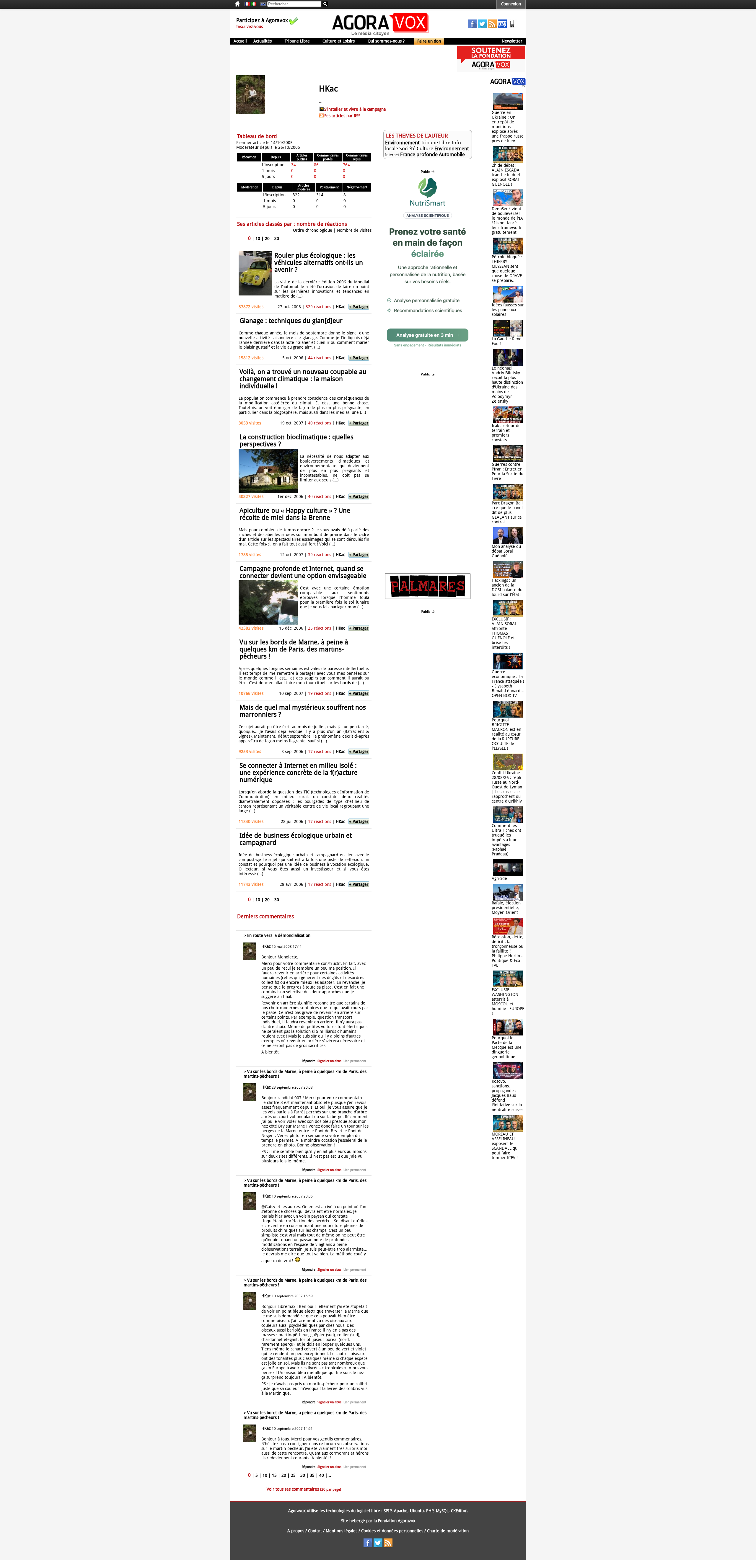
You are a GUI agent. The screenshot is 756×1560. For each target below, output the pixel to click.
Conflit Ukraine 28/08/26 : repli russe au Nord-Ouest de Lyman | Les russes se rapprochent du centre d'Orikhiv (507, 786)
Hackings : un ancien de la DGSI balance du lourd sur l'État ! (507, 587)
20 (267, 238)
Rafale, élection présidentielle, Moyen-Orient (506, 908)
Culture (425, 148)
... (329, 1475)
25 (293, 1475)
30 (276, 238)
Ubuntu (417, 1510)
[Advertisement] (337, 59)
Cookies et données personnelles (392, 1530)
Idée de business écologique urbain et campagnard (295, 839)
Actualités (262, 41)
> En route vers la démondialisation (277, 935)
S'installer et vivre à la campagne (355, 109)
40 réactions (319, 423)
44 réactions (319, 357)
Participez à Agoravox (262, 20)
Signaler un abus (329, 1061)
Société (407, 148)
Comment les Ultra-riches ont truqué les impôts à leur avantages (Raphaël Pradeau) (506, 839)
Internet (392, 155)
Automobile (452, 154)
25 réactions (319, 628)
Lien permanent (354, 1061)
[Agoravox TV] (262, 4)
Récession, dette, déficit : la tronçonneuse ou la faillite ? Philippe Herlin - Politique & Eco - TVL (508, 951)
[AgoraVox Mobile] (512, 26)
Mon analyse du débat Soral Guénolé (506, 551)
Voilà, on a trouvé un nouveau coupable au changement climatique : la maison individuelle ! (302, 379)
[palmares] (427, 597)
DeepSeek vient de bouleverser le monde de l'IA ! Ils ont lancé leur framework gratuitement (507, 220)
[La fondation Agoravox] (491, 70)
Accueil (240, 41)
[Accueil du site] (380, 35)
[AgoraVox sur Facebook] (472, 26)
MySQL (442, 1510)
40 (321, 1475)
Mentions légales (341, 1530)
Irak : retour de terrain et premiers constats (506, 432)
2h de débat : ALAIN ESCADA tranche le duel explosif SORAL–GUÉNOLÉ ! (507, 175)
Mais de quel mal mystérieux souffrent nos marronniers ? (302, 711)
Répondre (308, 1061)
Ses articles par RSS (342, 115)
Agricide (499, 878)
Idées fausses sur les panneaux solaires (508, 310)
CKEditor (459, 1510)
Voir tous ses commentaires (304, 1489)
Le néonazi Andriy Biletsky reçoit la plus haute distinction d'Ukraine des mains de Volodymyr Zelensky (507, 385)
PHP (430, 1510)
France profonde (419, 154)
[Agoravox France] (247, 4)
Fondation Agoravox (396, 1520)
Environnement (402, 143)
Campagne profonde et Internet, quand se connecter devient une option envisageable (302, 572)
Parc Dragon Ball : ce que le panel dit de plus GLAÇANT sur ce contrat (507, 512)
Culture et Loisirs (338, 41)
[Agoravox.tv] (508, 85)
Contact (315, 1530)
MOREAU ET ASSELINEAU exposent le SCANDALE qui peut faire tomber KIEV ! (505, 1146)
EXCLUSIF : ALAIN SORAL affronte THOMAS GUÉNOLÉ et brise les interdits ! (504, 633)
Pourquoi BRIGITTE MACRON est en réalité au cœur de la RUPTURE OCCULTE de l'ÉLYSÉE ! (506, 734)
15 (274, 1475)
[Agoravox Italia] (253, 4)
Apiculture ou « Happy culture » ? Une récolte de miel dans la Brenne (294, 514)
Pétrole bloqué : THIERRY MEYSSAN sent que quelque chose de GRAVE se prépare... (507, 268)
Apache (401, 1510)
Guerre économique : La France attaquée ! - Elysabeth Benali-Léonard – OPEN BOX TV (508, 683)
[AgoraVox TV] (502, 26)
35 (312, 1475)
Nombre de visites (354, 230)
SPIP (388, 1510)
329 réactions (318, 306)
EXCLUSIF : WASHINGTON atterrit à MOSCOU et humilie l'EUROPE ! (508, 1001)
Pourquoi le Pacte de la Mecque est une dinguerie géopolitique (507, 1047)
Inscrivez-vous (249, 26)
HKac (340, 306)
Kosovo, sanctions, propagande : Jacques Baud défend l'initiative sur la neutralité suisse (507, 1095)
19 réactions (319, 693)
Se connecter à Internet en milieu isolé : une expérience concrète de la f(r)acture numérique (298, 772)
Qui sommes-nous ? (386, 41)
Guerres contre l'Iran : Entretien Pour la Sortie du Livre (507, 471)
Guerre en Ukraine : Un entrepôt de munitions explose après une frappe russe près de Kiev (508, 126)
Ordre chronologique (312, 230)
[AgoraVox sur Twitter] (482, 26)
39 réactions (319, 554)
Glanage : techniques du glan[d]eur (291, 320)
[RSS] (492, 26)
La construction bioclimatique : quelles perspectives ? (296, 440)
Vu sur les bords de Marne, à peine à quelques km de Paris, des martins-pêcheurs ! (293, 649)
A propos (295, 1530)
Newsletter (512, 41)
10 (257, 238)
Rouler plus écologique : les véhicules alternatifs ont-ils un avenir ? (318, 262)
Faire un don (429, 41)
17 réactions (319, 751)
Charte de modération (448, 1530)
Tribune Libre (297, 41)
